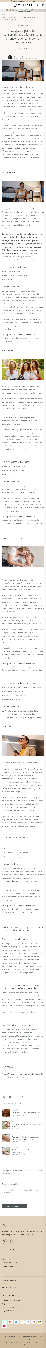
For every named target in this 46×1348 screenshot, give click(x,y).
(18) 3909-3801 (8, 1311)
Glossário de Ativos (9, 1280)
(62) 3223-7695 (8, 1304)
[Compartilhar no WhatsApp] (16, 1097)
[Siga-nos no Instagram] (4, 1241)
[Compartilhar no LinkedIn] (10, 1097)
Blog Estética (6, 1259)
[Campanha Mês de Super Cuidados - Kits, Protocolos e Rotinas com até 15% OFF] (23, 10)
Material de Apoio (8, 1284)
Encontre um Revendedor (11, 1287)
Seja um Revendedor (9, 1263)
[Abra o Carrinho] (43, 5)
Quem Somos (7, 1255)
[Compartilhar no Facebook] (4, 1097)
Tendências (12, 15)
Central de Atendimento (10, 1266)
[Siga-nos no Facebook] (10, 1241)
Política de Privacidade (29, 1340)
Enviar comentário (15, 1206)
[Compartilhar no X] (22, 1097)
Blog (4, 15)
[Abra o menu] (3, 5)
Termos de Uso (13, 1340)
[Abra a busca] (38, 5)
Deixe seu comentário (10, 1184)
